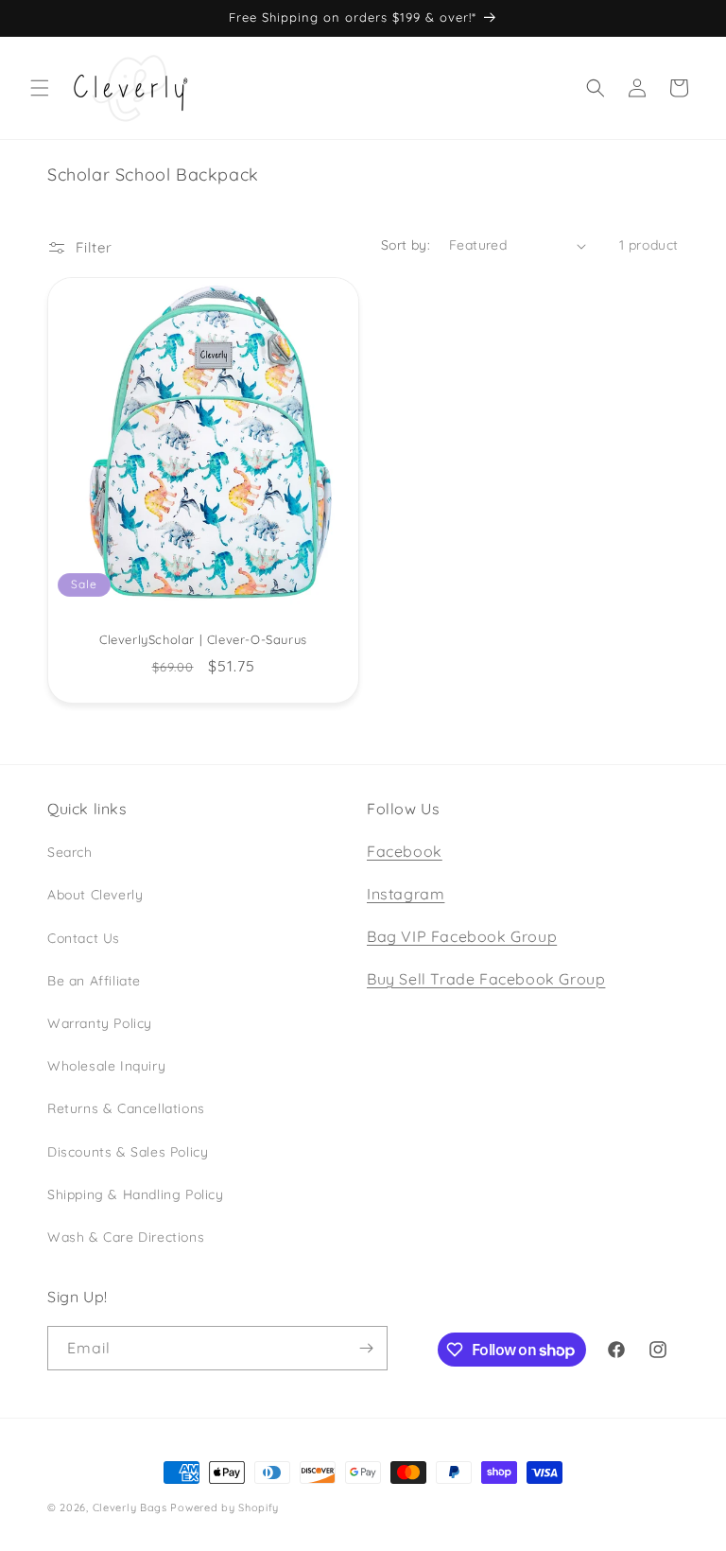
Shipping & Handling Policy (135, 1194)
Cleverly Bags (130, 1507)
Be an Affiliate (94, 980)
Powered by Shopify (224, 1507)
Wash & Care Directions (125, 1237)
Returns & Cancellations (126, 1108)
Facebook (404, 851)
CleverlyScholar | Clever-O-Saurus (203, 640)
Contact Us (83, 938)
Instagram (405, 893)
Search (70, 852)
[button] (39, 88)
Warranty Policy (99, 1023)
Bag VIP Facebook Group (462, 936)
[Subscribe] (366, 1348)
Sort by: (405, 244)
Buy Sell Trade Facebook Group (486, 978)
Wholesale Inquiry (106, 1065)
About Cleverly (95, 894)
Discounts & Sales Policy (127, 1151)
